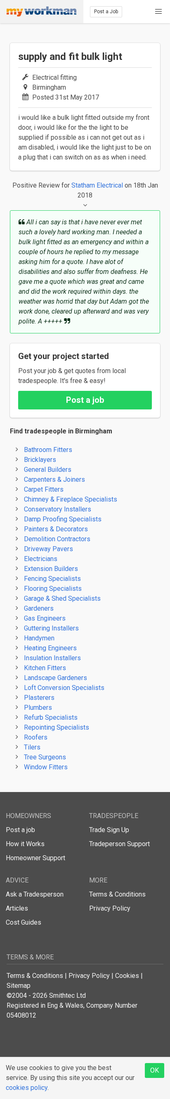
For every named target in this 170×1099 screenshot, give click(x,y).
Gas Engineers (45, 618)
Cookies (127, 976)
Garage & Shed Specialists (62, 598)
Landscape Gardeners (55, 678)
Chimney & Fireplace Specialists (70, 499)
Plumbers (38, 707)
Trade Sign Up (109, 830)
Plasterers (39, 698)
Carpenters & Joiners (54, 479)
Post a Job (106, 11)
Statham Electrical (97, 185)
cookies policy (26, 1088)
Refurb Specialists (51, 717)
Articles (17, 908)
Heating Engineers (50, 648)
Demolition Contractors (57, 539)
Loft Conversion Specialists (64, 688)
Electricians (40, 559)
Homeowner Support (35, 858)
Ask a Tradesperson (35, 894)
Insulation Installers (52, 658)
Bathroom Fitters (48, 450)
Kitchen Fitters (45, 668)
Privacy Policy (109, 908)
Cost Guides (23, 922)
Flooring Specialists (53, 588)
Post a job (85, 400)
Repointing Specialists (56, 727)
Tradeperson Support (119, 844)
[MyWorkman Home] (41, 11)
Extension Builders (51, 569)
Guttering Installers (51, 628)
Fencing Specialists (52, 579)
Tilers (32, 747)
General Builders (47, 469)
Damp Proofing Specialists (63, 519)
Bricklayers (40, 460)
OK (154, 1070)
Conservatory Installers (57, 509)
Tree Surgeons (45, 757)
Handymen (39, 638)
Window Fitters (46, 767)
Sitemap (19, 986)
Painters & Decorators (56, 529)
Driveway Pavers (48, 549)
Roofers (35, 737)
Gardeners (39, 608)
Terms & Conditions (117, 894)
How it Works (25, 844)
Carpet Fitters (44, 489)
